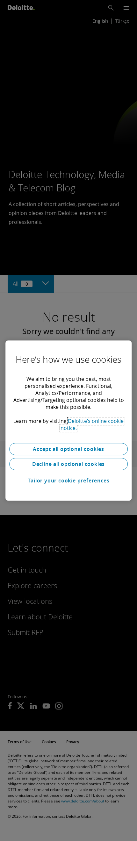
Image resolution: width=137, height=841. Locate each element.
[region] (68, 420)
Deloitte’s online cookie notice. (92, 424)
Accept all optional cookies (68, 449)
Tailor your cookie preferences (69, 480)
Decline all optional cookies (68, 463)
